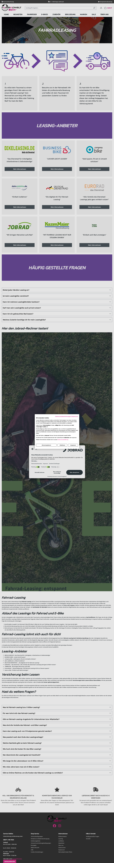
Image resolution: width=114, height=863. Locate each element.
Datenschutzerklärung (63, 439)
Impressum (75, 416)
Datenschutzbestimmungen (63, 416)
